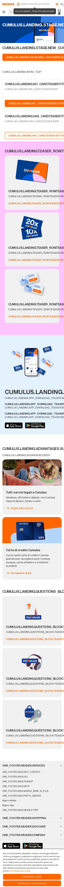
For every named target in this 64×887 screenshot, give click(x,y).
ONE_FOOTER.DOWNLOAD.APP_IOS (14, 425)
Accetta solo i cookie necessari (32, 883)
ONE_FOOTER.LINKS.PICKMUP (17, 781)
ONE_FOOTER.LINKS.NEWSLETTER (20, 810)
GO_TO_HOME (7, 4)
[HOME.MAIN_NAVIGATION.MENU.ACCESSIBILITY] (3, 12)
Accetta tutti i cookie (32, 876)
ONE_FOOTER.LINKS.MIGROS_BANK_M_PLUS (25, 791)
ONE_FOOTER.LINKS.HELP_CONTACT (21, 771)
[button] (32, 765)
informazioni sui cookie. (20, 870)
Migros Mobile (9, 800)
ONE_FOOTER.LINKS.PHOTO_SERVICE (21, 795)
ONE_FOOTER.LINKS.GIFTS (15, 786)
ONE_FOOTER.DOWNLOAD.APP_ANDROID (35, 425)
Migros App (8, 805)
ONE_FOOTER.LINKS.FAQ (15, 776)
